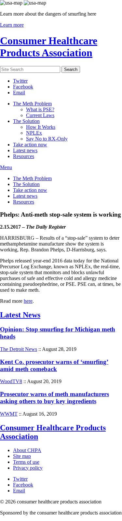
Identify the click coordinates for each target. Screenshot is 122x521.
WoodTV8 (11, 381)
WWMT (9, 414)
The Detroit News (18, 349)
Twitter (20, 81)
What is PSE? (40, 109)
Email (19, 92)
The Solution (26, 121)
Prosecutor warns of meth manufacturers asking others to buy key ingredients (54, 398)
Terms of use (26, 462)
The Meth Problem (32, 103)
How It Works (40, 127)
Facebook (23, 86)
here (28, 301)
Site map (22, 456)
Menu (6, 167)
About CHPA (27, 450)
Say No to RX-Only (47, 138)
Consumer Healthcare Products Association (48, 47)
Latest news (25, 150)
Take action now (30, 144)
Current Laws (40, 115)
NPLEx (34, 133)
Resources (23, 156)
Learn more (12, 25)
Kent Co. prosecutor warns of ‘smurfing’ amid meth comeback (54, 365)
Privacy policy (28, 468)
